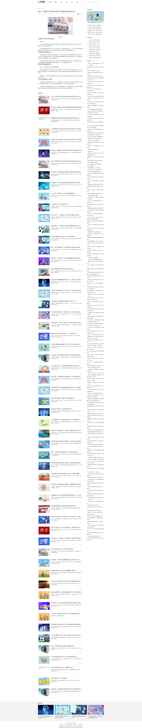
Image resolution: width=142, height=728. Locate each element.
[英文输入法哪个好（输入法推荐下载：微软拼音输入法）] (44, 530)
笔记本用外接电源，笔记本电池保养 (94, 167)
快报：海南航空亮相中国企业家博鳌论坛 (95, 193)
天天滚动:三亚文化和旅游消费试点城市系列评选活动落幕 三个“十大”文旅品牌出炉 (66, 171)
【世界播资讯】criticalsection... (94, 51)
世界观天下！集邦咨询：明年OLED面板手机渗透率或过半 (66, 258)
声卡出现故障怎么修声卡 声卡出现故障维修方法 (64, 656)
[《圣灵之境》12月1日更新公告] (44, 207)
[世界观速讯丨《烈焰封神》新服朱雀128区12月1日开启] (44, 229)
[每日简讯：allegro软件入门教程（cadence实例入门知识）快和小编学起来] (44, 433)
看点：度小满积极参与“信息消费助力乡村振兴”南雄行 (65, 247)
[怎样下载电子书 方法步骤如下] (44, 681)
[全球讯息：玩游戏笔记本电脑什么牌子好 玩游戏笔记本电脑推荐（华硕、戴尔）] (44, 692)
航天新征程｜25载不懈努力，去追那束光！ (95, 345)
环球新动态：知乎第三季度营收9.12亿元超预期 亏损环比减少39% (66, 602)
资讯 (61, 2)
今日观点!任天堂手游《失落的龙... (94, 45)
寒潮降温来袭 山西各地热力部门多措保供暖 (95, 208)
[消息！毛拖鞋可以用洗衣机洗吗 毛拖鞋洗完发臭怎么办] (44, 100)
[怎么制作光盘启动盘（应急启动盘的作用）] (44, 552)
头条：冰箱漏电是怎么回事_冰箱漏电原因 (62, 646)
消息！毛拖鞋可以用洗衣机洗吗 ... (94, 40)
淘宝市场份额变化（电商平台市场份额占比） (63, 398)
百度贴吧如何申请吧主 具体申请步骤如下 (95, 138)
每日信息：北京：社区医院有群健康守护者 (95, 393)
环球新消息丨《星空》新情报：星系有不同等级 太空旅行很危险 (66, 322)
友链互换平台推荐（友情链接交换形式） (62, 409)
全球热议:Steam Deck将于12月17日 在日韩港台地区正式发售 (66, 344)
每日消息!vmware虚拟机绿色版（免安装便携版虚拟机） (66, 462)
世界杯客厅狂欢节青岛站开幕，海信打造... (95, 28)
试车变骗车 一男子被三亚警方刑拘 (93, 140)
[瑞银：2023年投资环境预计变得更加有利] (44, 272)
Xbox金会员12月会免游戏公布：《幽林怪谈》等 (64, 333)
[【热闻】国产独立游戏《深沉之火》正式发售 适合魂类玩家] (44, 293)
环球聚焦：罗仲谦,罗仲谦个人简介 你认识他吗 (96, 459)
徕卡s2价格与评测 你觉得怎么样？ (94, 162)
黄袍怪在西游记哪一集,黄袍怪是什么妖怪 (95, 510)
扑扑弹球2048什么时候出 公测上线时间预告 (63, 236)
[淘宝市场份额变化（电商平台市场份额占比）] (44, 401)
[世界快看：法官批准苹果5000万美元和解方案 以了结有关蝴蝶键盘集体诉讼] (44, 563)
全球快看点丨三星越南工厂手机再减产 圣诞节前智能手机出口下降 (66, 538)
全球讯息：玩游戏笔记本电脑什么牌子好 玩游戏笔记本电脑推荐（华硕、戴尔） (66, 689)
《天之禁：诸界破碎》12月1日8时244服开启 (63, 193)
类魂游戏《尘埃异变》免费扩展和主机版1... (95, 32)
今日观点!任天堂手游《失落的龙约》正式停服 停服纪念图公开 (66, 312)
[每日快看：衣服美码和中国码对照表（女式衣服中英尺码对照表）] (44, 380)
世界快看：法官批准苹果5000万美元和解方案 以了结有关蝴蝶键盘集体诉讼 (66, 559)
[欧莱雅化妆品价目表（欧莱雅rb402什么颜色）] (44, 574)
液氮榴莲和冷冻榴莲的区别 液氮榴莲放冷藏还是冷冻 (65, 118)
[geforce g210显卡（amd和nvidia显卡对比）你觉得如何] (44, 595)
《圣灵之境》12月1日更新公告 (59, 204)
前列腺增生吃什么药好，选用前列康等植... (95, 30)
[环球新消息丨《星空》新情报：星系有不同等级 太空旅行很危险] (44, 326)
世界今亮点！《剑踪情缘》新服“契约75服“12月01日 (65, 215)
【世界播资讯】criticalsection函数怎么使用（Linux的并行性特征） (66, 387)
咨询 (41, 8)
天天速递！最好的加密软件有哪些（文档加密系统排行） (66, 355)
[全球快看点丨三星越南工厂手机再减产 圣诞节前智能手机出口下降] (44, 541)
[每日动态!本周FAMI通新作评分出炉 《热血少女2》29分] (44, 283)
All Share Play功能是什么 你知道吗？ (94, 70)
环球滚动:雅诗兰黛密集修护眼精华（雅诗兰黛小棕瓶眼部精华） (66, 441)
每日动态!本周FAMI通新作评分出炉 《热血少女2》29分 (66, 279)
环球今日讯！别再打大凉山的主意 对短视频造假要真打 (66, 581)
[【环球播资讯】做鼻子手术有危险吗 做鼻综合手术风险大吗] (44, 132)
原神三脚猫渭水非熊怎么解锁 (93, 195)
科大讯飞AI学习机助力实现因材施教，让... (95, 26)
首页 (39, 8)
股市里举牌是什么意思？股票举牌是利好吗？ (95, 516)
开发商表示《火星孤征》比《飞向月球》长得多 (96, 373)
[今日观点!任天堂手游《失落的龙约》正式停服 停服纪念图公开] (44, 315)
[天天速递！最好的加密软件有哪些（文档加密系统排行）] (44, 358)
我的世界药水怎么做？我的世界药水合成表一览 (96, 429)
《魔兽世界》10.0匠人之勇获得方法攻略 (95, 169)
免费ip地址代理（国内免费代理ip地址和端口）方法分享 (66, 495)
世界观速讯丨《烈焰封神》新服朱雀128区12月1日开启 (66, 225)
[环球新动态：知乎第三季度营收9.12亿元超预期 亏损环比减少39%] (44, 606)
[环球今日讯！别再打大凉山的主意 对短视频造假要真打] (44, 584)
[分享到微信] (78, 14)
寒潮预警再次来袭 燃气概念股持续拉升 (94, 231)
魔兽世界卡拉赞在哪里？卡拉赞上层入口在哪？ (96, 413)
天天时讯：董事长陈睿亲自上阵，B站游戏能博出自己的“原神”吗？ (66, 613)
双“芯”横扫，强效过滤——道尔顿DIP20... (95, 25)
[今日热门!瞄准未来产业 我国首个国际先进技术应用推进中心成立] (44, 638)
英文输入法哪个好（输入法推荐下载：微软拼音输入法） (66, 527)
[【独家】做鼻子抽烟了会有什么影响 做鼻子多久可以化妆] (44, 143)
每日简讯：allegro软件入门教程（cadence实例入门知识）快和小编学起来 (66, 430)
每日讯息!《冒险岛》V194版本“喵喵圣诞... (95, 34)
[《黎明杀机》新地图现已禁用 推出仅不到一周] (44, 304)
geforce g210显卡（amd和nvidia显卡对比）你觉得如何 (66, 592)
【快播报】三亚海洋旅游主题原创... (95, 57)
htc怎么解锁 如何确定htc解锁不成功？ (94, 536)
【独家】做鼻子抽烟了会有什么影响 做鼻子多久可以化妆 (66, 139)
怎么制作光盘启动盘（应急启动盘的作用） (62, 549)
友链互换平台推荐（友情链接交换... (95, 53)
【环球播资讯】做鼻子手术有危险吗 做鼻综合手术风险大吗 (66, 128)
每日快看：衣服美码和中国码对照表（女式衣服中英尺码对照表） (66, 376)
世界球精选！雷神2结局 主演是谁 (93, 505)
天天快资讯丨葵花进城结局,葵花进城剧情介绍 (95, 444)
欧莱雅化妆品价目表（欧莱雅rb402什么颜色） (63, 570)
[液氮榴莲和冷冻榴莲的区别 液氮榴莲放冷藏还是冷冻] (44, 121)
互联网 (55, 2)
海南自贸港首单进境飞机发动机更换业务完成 (95, 184)
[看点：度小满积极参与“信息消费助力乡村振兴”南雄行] (44, 250)
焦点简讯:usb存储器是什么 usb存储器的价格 (95, 111)
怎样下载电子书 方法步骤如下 (59, 678)
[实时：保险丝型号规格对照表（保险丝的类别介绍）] (44, 455)
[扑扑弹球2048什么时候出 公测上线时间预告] (44, 240)
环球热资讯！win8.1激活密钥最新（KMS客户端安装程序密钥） (66, 484)
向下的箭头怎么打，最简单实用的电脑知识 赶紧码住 (65, 365)
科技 (72, 2)
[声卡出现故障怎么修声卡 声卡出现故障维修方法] (44, 660)
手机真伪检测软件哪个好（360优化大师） (62, 667)
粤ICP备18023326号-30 (63, 727)
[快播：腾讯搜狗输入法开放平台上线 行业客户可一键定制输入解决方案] (44, 520)
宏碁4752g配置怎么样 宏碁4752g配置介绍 (95, 160)
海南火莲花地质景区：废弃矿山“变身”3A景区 (95, 241)
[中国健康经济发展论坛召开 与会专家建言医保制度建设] (44, 627)
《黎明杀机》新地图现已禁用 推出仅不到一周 (63, 301)
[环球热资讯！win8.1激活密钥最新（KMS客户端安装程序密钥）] (44, 487)
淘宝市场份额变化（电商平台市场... (95, 55)
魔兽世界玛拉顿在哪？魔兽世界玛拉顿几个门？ (96, 431)
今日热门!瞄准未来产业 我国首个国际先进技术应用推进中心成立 (66, 635)
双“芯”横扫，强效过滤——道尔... (94, 43)
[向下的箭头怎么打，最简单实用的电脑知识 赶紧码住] (44, 369)
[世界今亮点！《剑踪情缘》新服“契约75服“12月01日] (44, 218)
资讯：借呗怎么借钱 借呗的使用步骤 (94, 171)
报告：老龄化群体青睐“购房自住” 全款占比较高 (96, 343)
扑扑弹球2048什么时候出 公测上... (95, 42)
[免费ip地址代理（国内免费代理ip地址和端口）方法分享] (44, 498)
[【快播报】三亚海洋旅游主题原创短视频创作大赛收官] (44, 186)
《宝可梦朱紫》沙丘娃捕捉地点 (93, 257)
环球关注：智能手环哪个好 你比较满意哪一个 (95, 136)
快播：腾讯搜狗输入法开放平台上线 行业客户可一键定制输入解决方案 (66, 516)
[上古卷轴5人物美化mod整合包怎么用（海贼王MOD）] (44, 477)
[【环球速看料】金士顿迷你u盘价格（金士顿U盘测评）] (44, 423)
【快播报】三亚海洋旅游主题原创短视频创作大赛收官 (65, 182)
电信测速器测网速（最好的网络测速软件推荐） (64, 505)
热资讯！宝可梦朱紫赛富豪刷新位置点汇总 (95, 259)
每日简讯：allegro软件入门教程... (94, 47)
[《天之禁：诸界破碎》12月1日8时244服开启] (44, 196)
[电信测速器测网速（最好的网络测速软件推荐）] (44, 509)
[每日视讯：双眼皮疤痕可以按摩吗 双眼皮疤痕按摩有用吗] (44, 110)
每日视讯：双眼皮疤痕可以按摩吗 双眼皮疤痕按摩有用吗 (66, 107)
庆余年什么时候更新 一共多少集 (93, 472)
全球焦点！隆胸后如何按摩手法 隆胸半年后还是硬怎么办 (66, 150)
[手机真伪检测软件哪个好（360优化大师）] (44, 671)
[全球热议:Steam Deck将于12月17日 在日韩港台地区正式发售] (44, 347)
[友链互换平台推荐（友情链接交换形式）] (44, 412)
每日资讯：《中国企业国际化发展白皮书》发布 (96, 334)
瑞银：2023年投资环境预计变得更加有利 (62, 268)
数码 (77, 2)
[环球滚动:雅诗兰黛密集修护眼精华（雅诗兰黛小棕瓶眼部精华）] (44, 444)
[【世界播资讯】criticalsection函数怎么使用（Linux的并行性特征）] (44, 390)
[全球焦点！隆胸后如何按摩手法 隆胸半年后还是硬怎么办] (44, 153)
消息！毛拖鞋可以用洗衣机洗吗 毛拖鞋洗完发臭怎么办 (66, 96)
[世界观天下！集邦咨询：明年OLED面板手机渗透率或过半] (44, 261)
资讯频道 (50, 2)
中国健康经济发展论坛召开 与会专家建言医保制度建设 (66, 624)
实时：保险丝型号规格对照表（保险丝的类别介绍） (65, 452)
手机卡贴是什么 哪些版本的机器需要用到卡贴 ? (96, 96)
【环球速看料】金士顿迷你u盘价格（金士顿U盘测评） (66, 419)
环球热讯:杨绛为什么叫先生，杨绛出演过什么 (95, 477)
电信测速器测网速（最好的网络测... (95, 49)
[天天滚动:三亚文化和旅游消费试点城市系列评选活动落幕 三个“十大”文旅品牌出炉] (44, 175)
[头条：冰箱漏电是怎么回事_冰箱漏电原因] (44, 649)
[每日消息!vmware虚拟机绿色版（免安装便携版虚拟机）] (44, 466)
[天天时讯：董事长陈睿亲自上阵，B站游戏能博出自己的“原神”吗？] (44, 617)
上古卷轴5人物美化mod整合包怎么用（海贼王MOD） (65, 473)
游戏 (66, 2)
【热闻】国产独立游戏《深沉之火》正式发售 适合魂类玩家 (66, 290)
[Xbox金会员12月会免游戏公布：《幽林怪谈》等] (44, 337)
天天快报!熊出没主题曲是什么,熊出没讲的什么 (96, 457)
